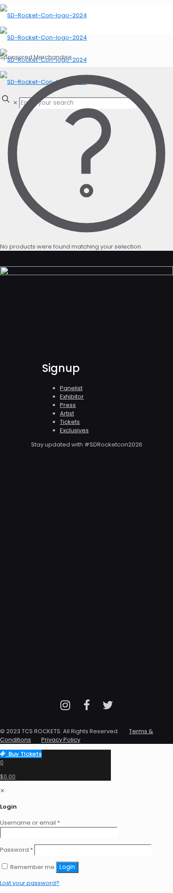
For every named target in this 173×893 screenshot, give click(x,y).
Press (68, 405)
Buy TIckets (24, 754)
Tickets (70, 422)
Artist (67, 413)
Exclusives (74, 430)
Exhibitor (72, 396)
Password (16, 850)
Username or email (30, 822)
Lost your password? (29, 883)
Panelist (71, 388)
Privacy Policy (60, 739)
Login (67, 867)
